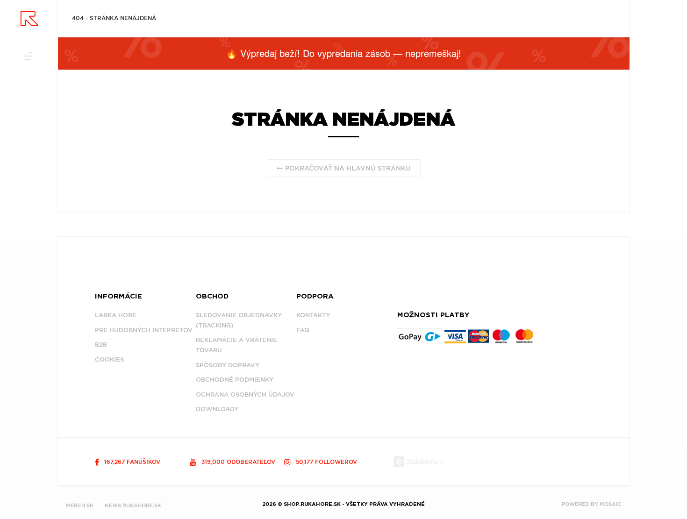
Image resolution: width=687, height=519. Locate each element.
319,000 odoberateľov (237, 461)
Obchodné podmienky (234, 379)
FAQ (302, 330)
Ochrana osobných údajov (245, 394)
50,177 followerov (325, 461)
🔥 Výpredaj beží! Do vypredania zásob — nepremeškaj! (343, 53)
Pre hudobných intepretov (144, 330)
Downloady (217, 408)
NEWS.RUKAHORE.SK (133, 505)
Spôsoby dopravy (227, 365)
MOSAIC (610, 504)
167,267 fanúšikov (131, 461)
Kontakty (313, 315)
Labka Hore (115, 315)
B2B (101, 344)
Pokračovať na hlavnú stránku (347, 168)
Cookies (109, 359)
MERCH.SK (79, 505)
